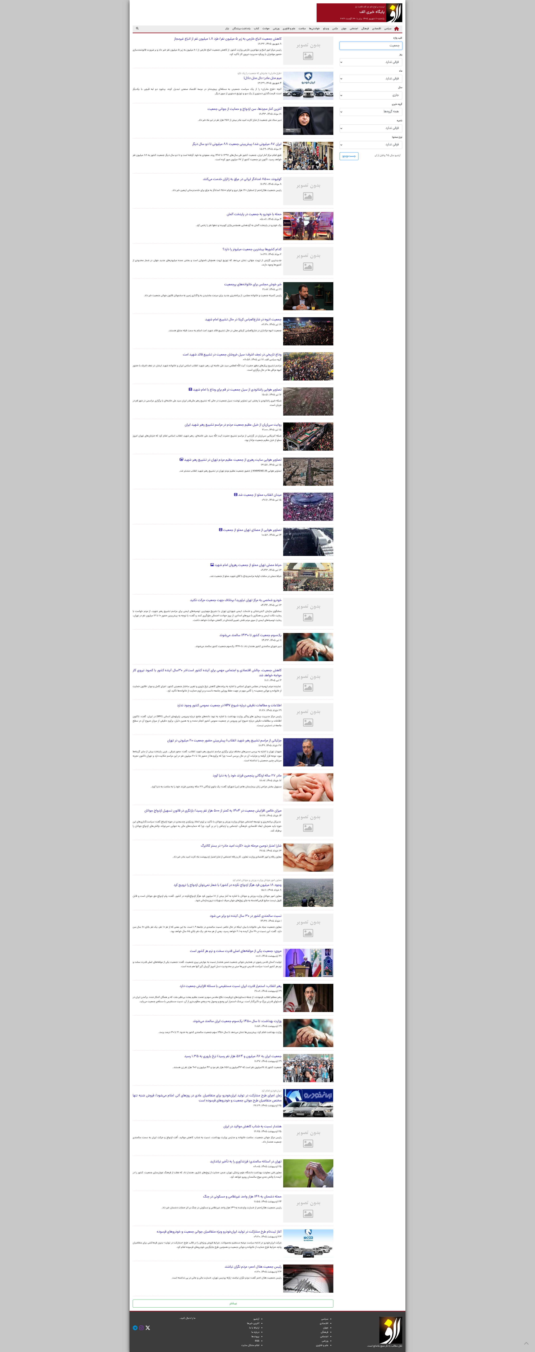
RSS (257, 1341)
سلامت (302, 29)
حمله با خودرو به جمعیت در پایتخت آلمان (254, 214)
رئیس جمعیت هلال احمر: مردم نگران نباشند (253, 1267)
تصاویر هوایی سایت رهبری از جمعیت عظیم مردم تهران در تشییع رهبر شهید (232, 460)
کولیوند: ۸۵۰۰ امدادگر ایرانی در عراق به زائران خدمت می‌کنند (240, 179)
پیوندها (255, 1337)
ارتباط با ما (254, 1328)
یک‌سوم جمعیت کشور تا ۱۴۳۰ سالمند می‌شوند (250, 635)
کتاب (256, 29)
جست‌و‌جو (349, 156)
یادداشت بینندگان (241, 29)
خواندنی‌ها (314, 29)
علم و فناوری (289, 29)
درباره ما (255, 1332)
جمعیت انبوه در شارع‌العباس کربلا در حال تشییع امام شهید (243, 319)
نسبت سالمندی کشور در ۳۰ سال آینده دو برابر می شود (246, 916)
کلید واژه (397, 38)
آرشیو (256, 1319)
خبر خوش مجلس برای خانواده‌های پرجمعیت (253, 284)
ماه (400, 71)
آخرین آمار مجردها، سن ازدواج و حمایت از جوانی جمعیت (245, 109)
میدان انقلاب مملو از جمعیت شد (259, 495)
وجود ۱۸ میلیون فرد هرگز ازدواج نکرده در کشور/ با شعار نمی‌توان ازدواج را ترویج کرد (228, 885)
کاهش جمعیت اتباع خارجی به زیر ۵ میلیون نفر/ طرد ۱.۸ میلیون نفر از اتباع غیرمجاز (227, 39)
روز (400, 55)
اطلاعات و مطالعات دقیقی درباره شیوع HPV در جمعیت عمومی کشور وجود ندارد (228, 705)
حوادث (266, 29)
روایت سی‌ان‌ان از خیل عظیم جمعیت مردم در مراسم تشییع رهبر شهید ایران (233, 424)
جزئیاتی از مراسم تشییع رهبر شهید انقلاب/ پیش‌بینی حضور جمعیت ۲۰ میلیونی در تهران (224, 740)
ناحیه (399, 121)
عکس (335, 29)
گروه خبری (397, 104)
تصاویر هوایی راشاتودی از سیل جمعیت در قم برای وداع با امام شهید (237, 389)
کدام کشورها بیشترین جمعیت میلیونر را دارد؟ (252, 249)
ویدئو (326, 29)
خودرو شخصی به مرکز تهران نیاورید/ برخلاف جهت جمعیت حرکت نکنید (236, 600)
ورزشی (276, 29)
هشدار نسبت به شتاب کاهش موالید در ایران (252, 1126)
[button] (387, 155)
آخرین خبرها (253, 1323)
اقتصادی (376, 29)
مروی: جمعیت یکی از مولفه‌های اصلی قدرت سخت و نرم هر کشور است (236, 951)
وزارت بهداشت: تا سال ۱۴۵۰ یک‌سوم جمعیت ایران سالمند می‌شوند (237, 1021)
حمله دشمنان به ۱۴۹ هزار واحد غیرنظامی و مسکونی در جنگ (240, 1196)
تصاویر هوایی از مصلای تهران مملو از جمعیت (252, 530)
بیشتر (233, 1303)
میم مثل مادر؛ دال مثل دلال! (263, 78)
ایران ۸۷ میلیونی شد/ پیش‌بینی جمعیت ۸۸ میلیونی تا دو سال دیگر (237, 144)
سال (400, 88)
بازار (227, 29)
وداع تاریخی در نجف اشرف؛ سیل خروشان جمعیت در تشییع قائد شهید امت (232, 354)
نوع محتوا (397, 137)
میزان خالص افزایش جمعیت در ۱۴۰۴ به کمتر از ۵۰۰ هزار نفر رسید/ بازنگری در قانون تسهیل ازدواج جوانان (213, 810)
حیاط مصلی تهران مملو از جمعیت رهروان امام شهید (248, 565)
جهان (343, 29)
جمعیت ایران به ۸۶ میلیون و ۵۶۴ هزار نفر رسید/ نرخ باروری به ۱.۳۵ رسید (233, 1056)
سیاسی (387, 29)
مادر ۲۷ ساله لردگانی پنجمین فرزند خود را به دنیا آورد (247, 775)
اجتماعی (354, 29)
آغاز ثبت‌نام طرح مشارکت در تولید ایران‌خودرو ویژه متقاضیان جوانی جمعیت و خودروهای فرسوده (219, 1231)
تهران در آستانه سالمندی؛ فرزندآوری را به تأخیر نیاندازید (246, 1161)
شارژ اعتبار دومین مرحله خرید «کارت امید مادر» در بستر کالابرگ (241, 845)
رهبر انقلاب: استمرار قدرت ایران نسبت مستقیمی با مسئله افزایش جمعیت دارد (231, 986)
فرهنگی (365, 29)
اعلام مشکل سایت (250, 1345)
